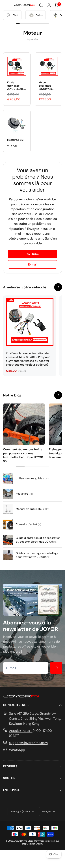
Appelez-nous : (20, 731)
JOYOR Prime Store (23, 840)
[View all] (58, 395)
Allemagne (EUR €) (20, 811)
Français (46, 811)
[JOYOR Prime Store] (21, 697)
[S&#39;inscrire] (56, 668)
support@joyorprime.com (28, 743)
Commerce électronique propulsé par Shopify (40, 842)
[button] (6, 5)
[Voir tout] (58, 287)
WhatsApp (17, 750)
